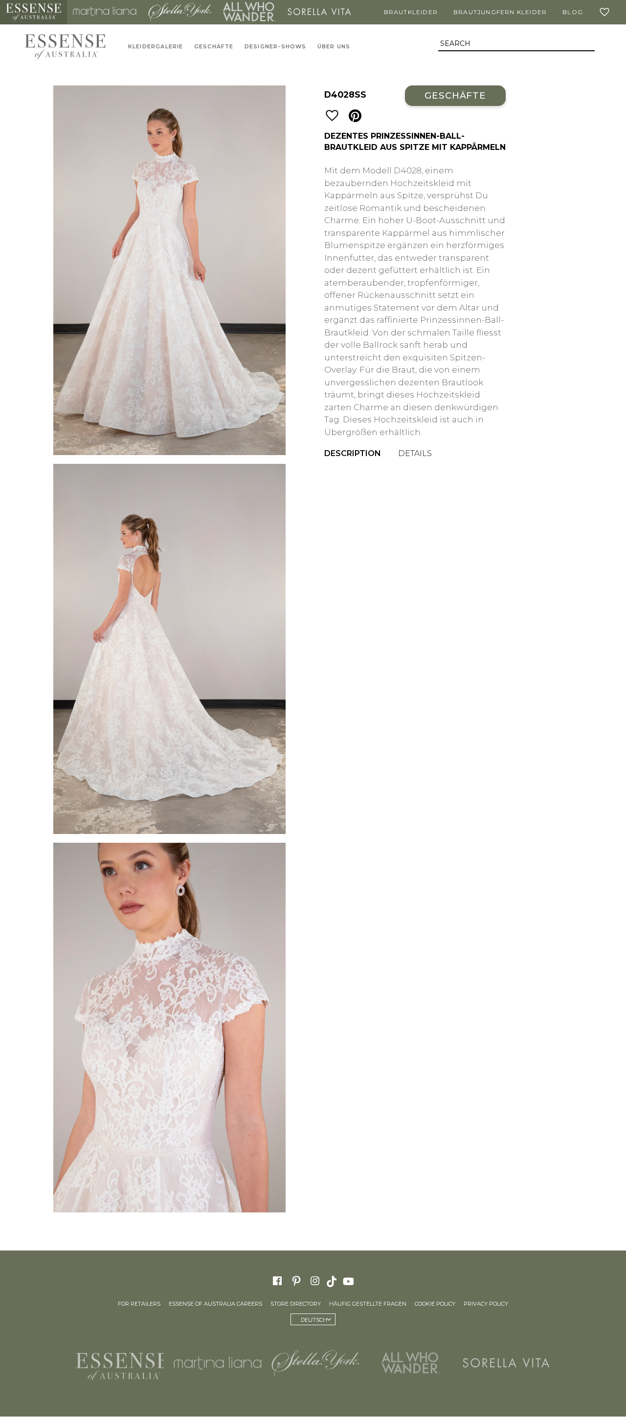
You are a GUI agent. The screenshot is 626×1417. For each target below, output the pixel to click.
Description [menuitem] (352, 453)
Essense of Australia (33, 12)
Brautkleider (411, 12)
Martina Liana (104, 12)
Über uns (334, 46)
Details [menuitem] (415, 453)
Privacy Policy (486, 1304)
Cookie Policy (435, 1304)
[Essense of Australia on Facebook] (277, 1281)
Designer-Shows (276, 46)
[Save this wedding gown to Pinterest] (355, 116)
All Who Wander (249, 12)
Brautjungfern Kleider (500, 12)
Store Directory (295, 1304)
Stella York (180, 12)
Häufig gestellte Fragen (367, 1304)
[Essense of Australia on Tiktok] (332, 1280)
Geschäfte (214, 46)
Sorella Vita (319, 12)
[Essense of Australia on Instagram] (315, 1281)
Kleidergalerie (155, 46)
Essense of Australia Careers (215, 1304)
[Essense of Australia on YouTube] (349, 1280)
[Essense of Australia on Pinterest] (296, 1281)
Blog (572, 12)
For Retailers (139, 1304)
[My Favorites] (606, 12)
